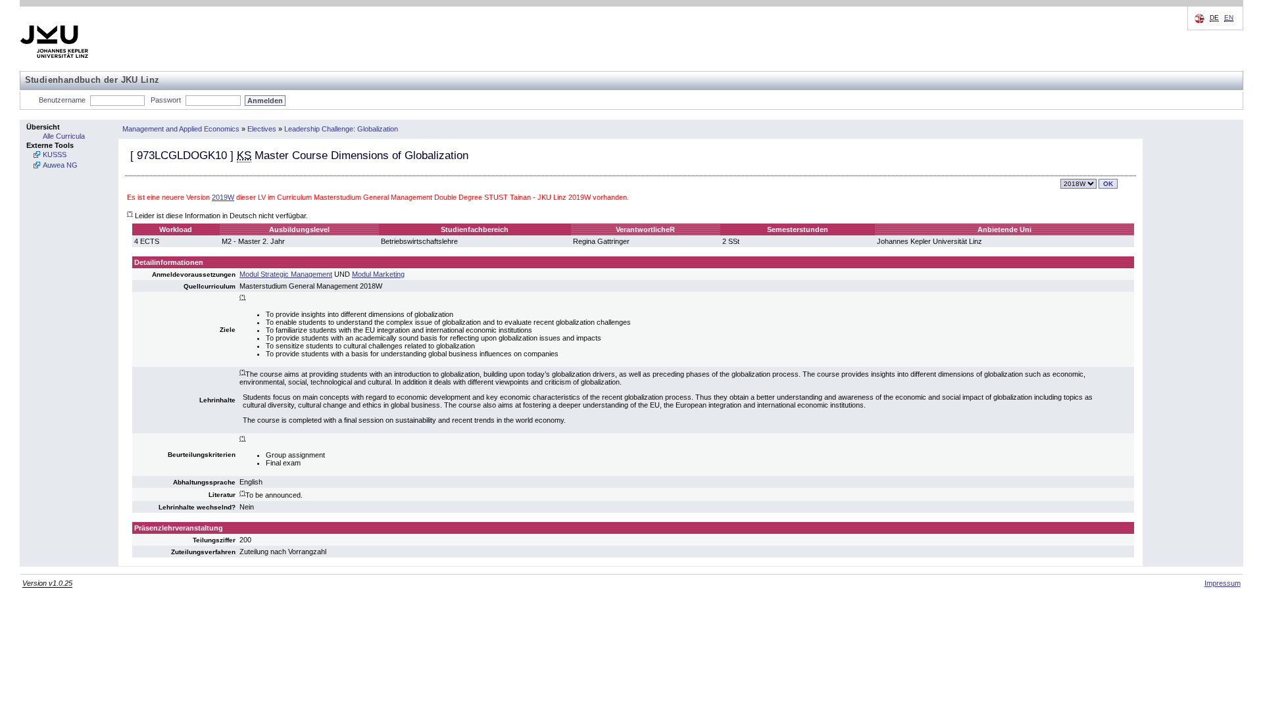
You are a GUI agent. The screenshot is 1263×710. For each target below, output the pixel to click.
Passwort (166, 100)
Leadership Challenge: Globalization (341, 129)
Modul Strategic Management (285, 274)
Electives (261, 129)
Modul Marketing (378, 274)
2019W (223, 197)
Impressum (1222, 583)
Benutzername (62, 100)
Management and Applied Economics (180, 129)
